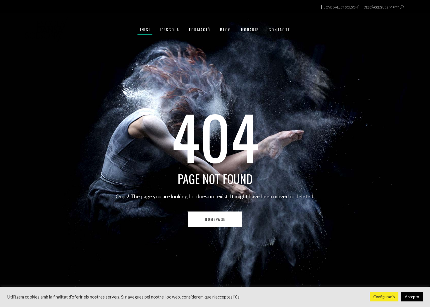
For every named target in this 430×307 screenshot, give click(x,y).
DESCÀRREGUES (376, 7)
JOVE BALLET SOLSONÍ (341, 7)
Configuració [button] (384, 296)
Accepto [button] (412, 296)
